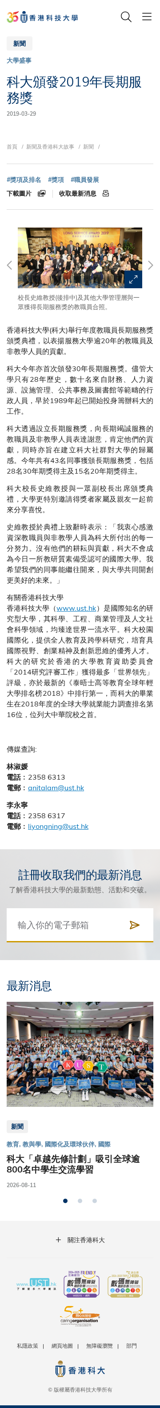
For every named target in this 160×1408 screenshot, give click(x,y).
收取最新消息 (78, 193)
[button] (65, 1201)
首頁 (12, 146)
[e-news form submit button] (134, 925)
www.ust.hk (76, 607)
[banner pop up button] (133, 279)
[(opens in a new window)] (81, 1285)
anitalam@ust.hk (56, 787)
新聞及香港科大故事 (50, 146)
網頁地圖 (62, 1345)
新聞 (88, 146)
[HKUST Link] (42, 17)
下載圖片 (20, 193)
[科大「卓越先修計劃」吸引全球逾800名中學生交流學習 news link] (80, 1096)
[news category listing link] (19, 60)
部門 (131, 1345)
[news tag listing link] (24, 179)
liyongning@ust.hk (58, 826)
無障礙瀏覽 (99, 1345)
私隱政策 (27, 1345)
